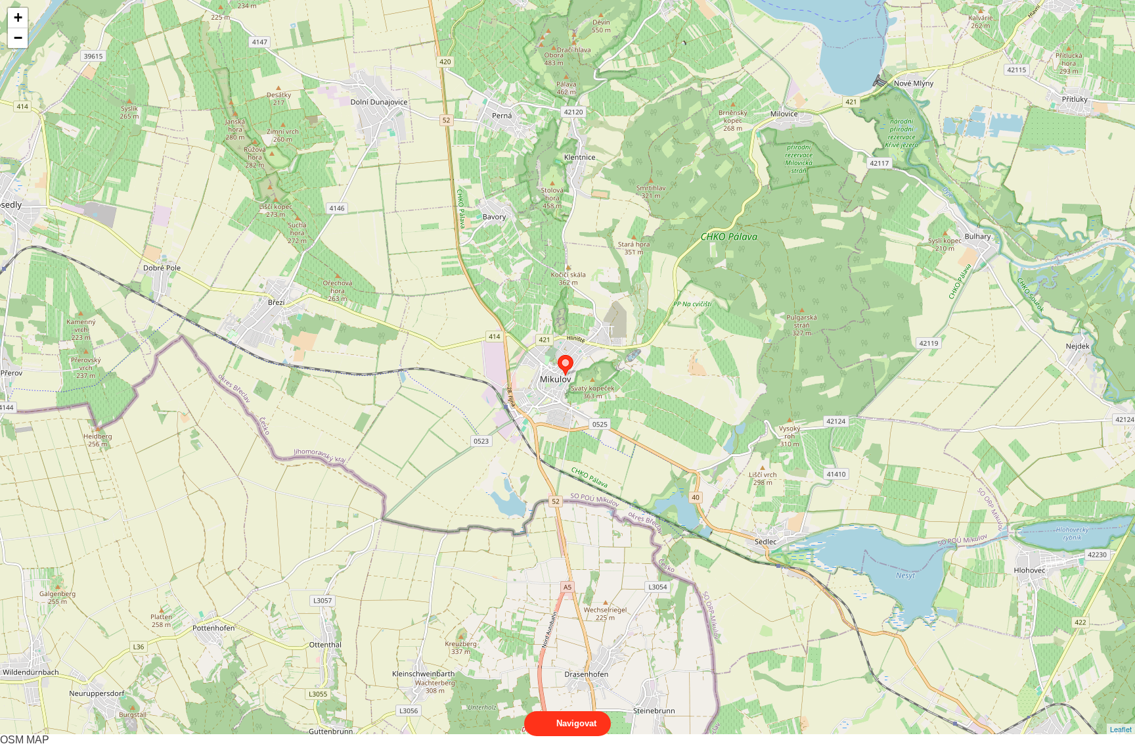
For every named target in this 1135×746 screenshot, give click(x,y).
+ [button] (18, 17)
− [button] (18, 38)
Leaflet (1121, 729)
